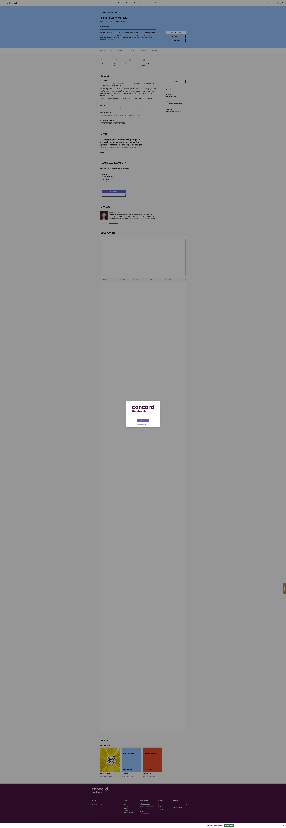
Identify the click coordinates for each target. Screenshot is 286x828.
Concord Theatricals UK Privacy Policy (107, 824)
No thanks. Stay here (143, 424)
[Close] (283, 825)
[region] (143, 825)
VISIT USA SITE (143, 420)
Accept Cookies (229, 825)
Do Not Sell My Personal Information (214, 825)
